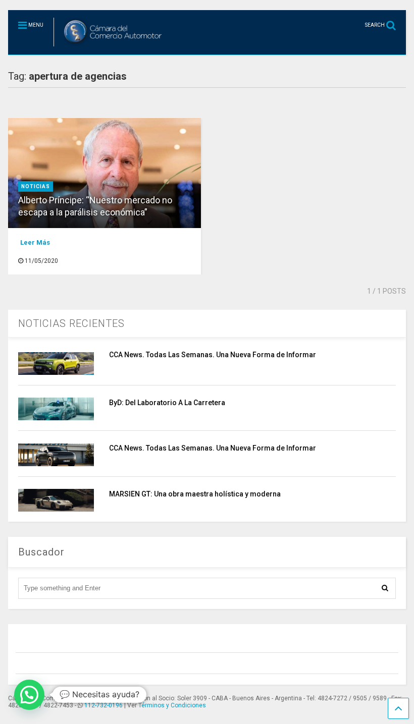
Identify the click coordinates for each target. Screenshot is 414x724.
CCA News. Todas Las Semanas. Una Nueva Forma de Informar (212, 355)
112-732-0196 (103, 705)
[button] (29, 695)
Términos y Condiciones (172, 705)
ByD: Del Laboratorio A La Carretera (167, 403)
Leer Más (35, 242)
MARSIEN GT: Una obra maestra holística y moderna (195, 494)
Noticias (35, 186)
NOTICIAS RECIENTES (71, 323)
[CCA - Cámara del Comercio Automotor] (109, 46)
